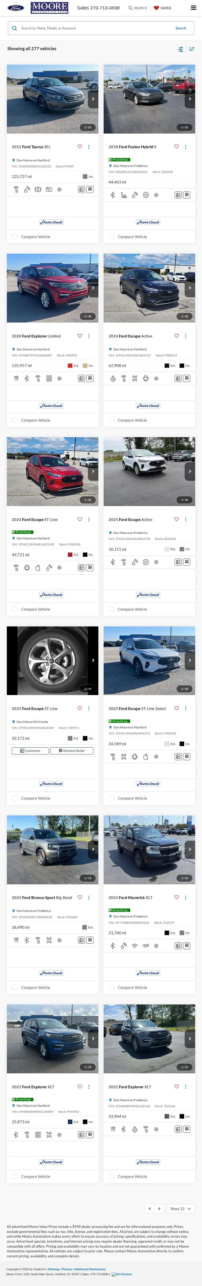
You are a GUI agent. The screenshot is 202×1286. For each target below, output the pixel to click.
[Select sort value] (190, 48)
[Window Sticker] (89, 189)
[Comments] (81, 189)
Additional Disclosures (90, 1269)
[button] (93, 99)
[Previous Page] (150, 1208)
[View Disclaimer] (59, 189)
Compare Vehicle (35, 236)
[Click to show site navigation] (193, 8)
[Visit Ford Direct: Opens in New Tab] (122, 1274)
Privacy (67, 1269)
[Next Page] (159, 1208)
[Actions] (88, 146)
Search (181, 28)
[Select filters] (181, 49)
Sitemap (53, 1269)
